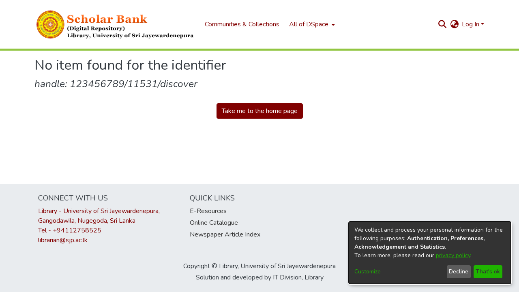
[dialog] (430, 253)
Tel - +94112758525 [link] (69, 230)
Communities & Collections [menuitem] (242, 24)
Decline (458, 271)
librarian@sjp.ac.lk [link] (63, 240)
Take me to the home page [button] (260, 111)
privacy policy (453, 255)
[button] (115, 24)
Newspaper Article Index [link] (225, 234)
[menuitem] (311, 24)
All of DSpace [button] (308, 24)
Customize (367, 271)
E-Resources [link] (208, 211)
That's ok (488, 271)
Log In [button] (471, 24)
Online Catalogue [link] (214, 222)
